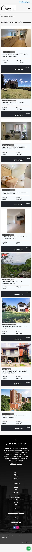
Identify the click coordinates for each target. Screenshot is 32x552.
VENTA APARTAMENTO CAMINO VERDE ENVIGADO (14, 147)
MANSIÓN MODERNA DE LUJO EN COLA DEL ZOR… (14, 371)
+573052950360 (16, 483)
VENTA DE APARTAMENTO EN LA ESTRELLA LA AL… (15, 236)
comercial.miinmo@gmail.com (16, 513)
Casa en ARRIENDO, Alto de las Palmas (12, 102)
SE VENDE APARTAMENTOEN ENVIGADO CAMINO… (14, 416)
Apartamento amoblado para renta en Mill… (15, 192)
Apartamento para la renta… (15, 54)
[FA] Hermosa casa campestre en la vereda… (14, 326)
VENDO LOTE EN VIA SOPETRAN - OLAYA (12, 281)
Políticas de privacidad (16, 464)
